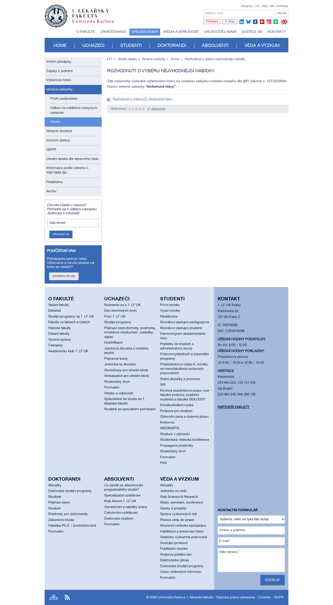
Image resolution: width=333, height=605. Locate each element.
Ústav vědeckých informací (180, 572)
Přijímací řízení (59, 502)
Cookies (264, 597)
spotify (275, 21)
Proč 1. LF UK (114, 316)
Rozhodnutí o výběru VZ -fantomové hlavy (143, 99)
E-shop (230, 21)
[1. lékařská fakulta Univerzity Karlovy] (79, 14)
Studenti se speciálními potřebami (130, 409)
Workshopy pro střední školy (126, 370)
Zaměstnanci (113, 32)
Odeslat (272, 580)
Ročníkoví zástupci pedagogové (184, 322)
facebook (255, 21)
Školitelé (54, 497)
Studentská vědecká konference (184, 439)
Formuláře (111, 387)
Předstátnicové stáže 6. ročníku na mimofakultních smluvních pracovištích (184, 369)
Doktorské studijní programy (70, 491)
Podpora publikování (175, 554)
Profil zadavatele (63, 98)
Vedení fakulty (58, 305)
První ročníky (170, 305)
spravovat (158, 108)
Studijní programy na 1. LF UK (71, 316)
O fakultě (85, 32)
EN (283, 24)
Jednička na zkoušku (120, 364)
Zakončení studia (61, 520)
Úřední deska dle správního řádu (72, 159)
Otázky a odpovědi (118, 393)
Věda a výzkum (262, 46)
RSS (67, 597)
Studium (54, 508)
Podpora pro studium (176, 411)
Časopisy (55, 345)
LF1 (110, 59)
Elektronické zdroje (174, 560)
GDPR (51, 149)
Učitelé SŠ (252, 32)
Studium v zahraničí (175, 434)
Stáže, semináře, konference (181, 502)
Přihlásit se (61, 234)
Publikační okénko (174, 548)
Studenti (131, 46)
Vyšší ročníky (170, 310)
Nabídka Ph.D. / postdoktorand (72, 525)
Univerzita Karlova (96, 23)
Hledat (281, 13)
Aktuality (54, 485)
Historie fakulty (59, 328)
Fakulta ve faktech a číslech (69, 322)
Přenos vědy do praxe (177, 520)
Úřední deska (145, 32)
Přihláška (212, 21)
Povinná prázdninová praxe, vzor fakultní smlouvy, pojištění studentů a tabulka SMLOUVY (185, 395)
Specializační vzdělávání (122, 495)
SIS (272, 6)
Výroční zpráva (59, 339)
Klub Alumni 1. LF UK (120, 501)
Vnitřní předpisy (58, 61)
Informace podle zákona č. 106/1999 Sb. (67, 170)
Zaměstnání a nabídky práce (125, 507)
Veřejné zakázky (59, 89)
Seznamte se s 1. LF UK (122, 305)
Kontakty (282, 6)
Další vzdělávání (220, 32)
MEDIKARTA (169, 428)
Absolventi (215, 46)
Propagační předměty (176, 445)
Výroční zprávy (58, 140)
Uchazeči (93, 46)
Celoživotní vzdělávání (121, 512)
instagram (269, 21)
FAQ (163, 463)
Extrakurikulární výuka (176, 405)
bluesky (248, 21)
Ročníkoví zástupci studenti (181, 328)
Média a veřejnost (181, 32)
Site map (54, 597)
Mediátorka (168, 316)
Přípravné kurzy (116, 358)
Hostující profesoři (174, 543)
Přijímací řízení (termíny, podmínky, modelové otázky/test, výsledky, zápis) (130, 333)
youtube (262, 21)
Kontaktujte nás (64, 276)
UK (257, 6)
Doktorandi (171, 46)
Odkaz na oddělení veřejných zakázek (73, 110)
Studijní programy (117, 322)
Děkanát (54, 310)
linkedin (241, 21)
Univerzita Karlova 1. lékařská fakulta (185, 597)
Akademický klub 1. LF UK (68, 351)
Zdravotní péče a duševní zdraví (184, 416)
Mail (264, 6)
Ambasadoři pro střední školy (126, 376)
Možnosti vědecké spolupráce (183, 525)
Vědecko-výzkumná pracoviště (183, 537)
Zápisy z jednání (59, 71)
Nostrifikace (113, 342)
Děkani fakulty (59, 333)
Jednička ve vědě (173, 491)
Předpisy (247, 6)
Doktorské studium (118, 518)
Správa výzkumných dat (178, 514)
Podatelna (54, 182)
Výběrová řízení (58, 80)
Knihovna (167, 422)
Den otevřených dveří (120, 310)
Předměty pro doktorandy (68, 514)
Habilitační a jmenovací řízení (181, 531)
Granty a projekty (173, 508)
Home (60, 46)
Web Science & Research (179, 497)
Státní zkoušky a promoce (180, 379)
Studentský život (117, 381)
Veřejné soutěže (59, 131)
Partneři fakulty (233, 407)
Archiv (55, 121)
